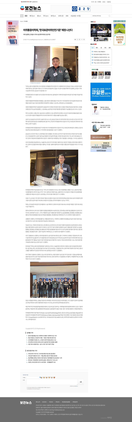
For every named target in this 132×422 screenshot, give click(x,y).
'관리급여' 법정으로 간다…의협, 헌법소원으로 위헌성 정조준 (42, 356)
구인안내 (51, 402)
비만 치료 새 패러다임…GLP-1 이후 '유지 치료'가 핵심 (41, 344)
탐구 (94, 104)
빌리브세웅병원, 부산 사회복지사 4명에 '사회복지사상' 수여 (42, 336)
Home (21, 21)
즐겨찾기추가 (35, 2)
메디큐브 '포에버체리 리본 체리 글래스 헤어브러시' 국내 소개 (42, 360)
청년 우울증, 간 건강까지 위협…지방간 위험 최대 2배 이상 (42, 338)
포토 (67, 16)
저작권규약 (75, 402)
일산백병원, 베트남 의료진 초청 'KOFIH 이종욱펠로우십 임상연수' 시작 (45, 358)
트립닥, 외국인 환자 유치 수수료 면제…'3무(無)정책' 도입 (41, 362)
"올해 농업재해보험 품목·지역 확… (107, 78)
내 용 (24, 380)
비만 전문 (98, 122)
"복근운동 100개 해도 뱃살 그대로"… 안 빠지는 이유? (105, 127)
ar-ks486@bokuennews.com (36, 39)
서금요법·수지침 (75, 16)
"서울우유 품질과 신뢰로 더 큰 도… (94, 78)
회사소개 (38, 402)
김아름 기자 (26, 39)
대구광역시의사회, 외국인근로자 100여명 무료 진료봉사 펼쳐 (42, 342)
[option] (81, 9)
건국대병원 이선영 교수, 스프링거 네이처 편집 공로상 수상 (42, 340)
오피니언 (60, 16)
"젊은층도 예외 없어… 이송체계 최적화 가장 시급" (105, 109)
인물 (95, 69)
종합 (26, 16)
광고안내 (44, 402)
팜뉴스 (39, 16)
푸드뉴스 (45, 16)
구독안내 (57, 402)
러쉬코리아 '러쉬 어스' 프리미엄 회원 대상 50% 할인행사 (41, 354)
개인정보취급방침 (66, 402)
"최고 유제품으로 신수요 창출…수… (101, 78)
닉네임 (24, 377)
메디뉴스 (32, 16)
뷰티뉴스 (53, 16)
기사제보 (99, 2)
